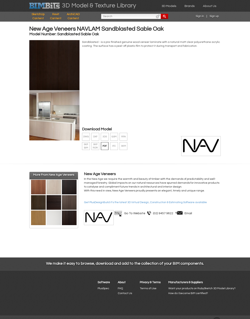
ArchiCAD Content (73, 16)
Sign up (214, 16)
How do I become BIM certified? (188, 293)
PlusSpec (103, 288)
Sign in (200, 16)
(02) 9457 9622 (163, 213)
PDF (105, 146)
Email (188, 213)
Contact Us (125, 293)
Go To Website (134, 213)
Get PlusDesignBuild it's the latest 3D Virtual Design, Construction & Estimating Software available (145, 202)
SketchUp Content (38, 16)
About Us (209, 6)
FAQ (120, 288)
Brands (190, 6)
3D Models (169, 6)
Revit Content (55, 16)
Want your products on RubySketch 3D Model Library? (202, 288)
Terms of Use (148, 288)
